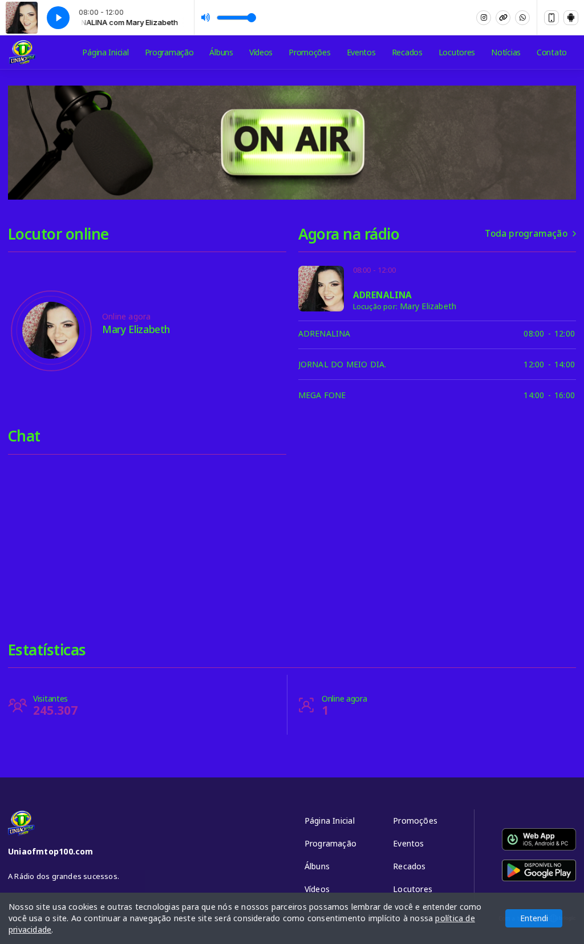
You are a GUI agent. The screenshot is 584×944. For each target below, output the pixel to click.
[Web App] (551, 17)
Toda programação (526, 234)
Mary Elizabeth (428, 306)
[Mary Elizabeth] (50, 330)
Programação (169, 52)
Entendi (534, 918)
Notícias (506, 52)
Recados (407, 52)
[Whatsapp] (522, 17)
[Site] (503, 17)
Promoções (309, 52)
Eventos (361, 52)
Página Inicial (105, 52)
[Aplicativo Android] (570, 17)
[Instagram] (483, 17)
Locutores (457, 52)
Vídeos (261, 52)
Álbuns (221, 52)
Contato (552, 52)
